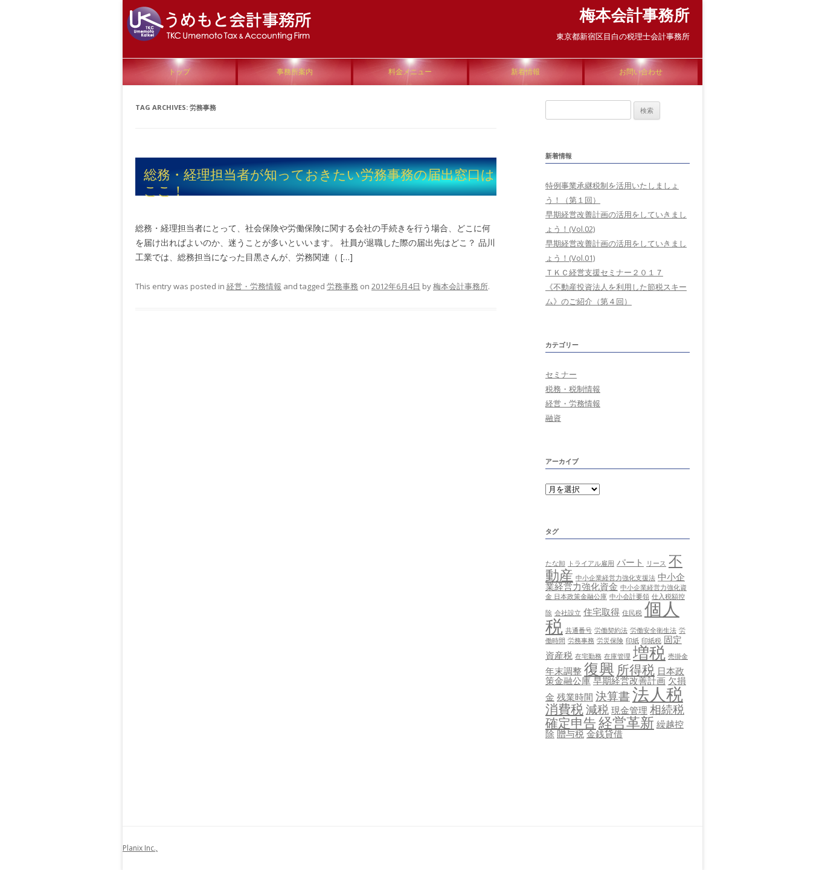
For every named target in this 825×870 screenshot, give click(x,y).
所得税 (636, 669)
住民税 (632, 613)
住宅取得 (601, 611)
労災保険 (610, 640)
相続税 (667, 709)
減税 (597, 709)
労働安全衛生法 (653, 630)
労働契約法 (611, 630)
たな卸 (555, 563)
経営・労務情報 (253, 286)
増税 (649, 653)
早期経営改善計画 (629, 680)
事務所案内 (295, 71)
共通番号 (578, 630)
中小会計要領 (629, 596)
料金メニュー (410, 71)
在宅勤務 (588, 656)
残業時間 (575, 696)
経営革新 (626, 722)
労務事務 (342, 286)
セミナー (561, 374)
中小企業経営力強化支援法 (615, 578)
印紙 (632, 640)
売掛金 (678, 656)
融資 (553, 417)
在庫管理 (617, 656)
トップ (179, 71)
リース (656, 563)
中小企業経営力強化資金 (615, 581)
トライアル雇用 (591, 563)
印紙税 (651, 640)
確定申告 (570, 722)
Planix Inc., (140, 848)
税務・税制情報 (572, 388)
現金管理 (629, 710)
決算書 (612, 695)
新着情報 (525, 71)
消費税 (564, 708)
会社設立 (567, 613)
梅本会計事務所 (635, 14)
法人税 (657, 693)
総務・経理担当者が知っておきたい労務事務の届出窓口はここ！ (319, 182)
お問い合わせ (641, 71)
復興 (599, 668)
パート (630, 562)
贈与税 (570, 733)
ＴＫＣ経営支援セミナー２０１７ (604, 272)
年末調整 (563, 670)
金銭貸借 (604, 733)
